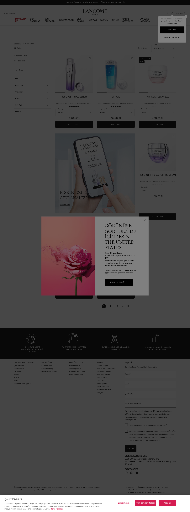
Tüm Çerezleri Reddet (145, 503)
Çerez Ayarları (123, 503)
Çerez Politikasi (56, 509)
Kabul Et (167, 503)
